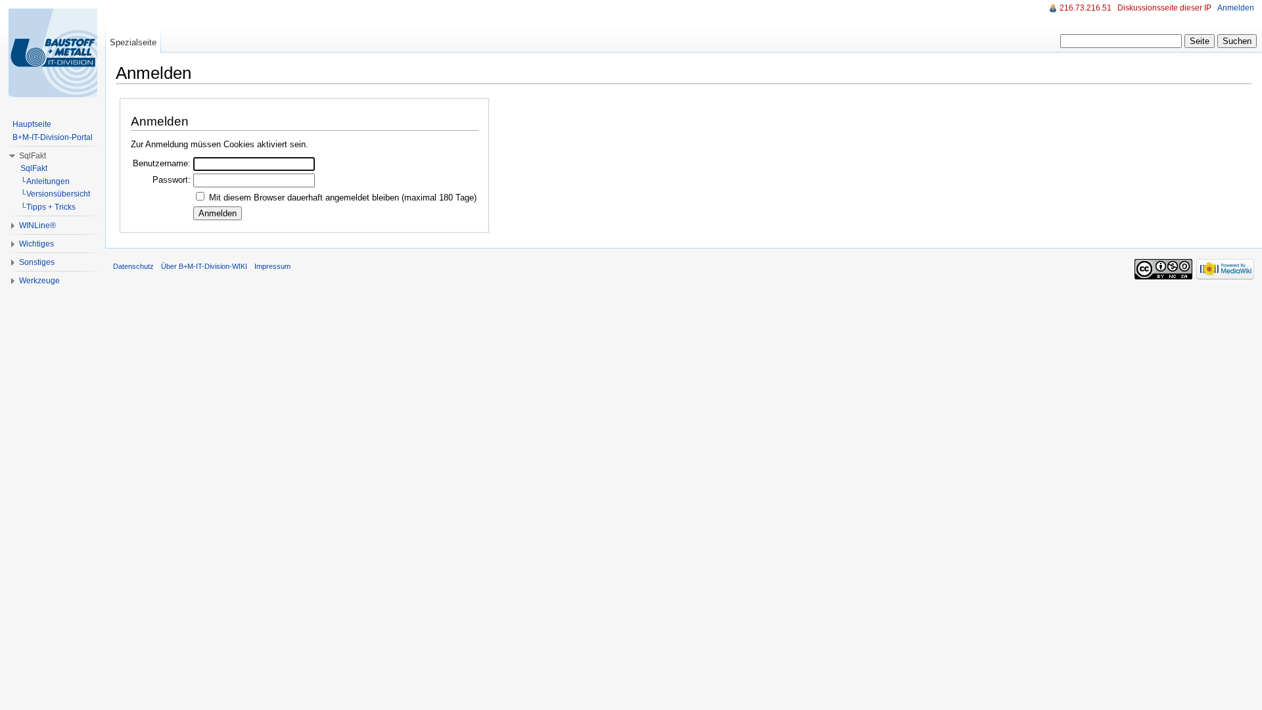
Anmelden (1235, 7)
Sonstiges (37, 262)
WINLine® (37, 225)
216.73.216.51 (1085, 7)
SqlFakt (32, 155)
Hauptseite (31, 124)
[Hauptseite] (52, 52)
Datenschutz (133, 266)
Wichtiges (36, 243)
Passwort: (171, 180)
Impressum (272, 266)
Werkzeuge (39, 280)
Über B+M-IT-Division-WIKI (204, 266)
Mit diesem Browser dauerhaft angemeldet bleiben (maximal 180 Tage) (343, 197)
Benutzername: (162, 163)
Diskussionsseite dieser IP (1164, 7)
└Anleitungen (45, 181)
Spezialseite (133, 42)
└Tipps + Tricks (48, 207)
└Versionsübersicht (55, 194)
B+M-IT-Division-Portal (52, 137)
